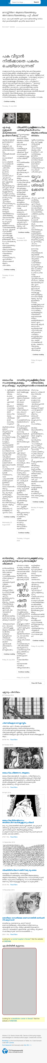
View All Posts (36, 683)
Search (36, 2)
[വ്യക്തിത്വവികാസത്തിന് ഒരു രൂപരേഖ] (23, 855)
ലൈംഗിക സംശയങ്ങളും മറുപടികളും (9, 382)
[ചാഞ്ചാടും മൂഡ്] (38, 549)
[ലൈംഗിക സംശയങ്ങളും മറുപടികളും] (9, 371)
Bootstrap (5, 1041)
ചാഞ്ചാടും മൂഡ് (37, 559)
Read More (13, 740)
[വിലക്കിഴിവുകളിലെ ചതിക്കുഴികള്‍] (23, 118)
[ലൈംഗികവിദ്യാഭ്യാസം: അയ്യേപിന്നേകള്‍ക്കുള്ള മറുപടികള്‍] (23, 805)
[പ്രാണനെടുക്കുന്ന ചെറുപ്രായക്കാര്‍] (23, 549)
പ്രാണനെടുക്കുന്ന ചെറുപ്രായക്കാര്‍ (27, 559)
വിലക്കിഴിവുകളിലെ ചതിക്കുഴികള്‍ (27, 128)
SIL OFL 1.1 (27, 1045)
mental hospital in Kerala (21, 939)
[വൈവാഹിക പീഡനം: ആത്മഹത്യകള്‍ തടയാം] (38, 118)
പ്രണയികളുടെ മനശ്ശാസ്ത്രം (14, 723)
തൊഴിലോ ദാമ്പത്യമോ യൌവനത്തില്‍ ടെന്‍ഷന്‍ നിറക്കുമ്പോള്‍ (23, 918)
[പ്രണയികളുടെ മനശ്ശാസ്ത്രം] (23, 708)
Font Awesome (7, 1045)
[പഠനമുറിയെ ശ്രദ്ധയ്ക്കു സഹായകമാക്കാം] (38, 371)
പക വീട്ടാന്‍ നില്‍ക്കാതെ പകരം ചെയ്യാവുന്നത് (20, 60)
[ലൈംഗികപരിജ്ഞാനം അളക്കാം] (23, 758)
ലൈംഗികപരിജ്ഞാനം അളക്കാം (16, 772)
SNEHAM (7, 941)
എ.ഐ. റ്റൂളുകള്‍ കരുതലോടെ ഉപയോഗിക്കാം (10, 131)
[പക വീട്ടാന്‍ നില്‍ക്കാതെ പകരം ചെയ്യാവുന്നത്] (23, 39)
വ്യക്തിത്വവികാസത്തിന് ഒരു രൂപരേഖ (19, 870)
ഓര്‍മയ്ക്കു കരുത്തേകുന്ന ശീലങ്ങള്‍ (10, 560)
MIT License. (10, 1042)
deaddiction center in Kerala (22, 1018)
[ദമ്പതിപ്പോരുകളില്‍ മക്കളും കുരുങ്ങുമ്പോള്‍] (23, 371)
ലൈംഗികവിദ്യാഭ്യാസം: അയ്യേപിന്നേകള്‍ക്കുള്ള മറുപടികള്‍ (18, 821)
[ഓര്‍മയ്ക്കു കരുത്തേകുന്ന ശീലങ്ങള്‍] (9, 549)
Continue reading (9, 101)
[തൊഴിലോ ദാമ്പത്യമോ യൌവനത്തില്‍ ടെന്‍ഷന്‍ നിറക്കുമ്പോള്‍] (23, 903)
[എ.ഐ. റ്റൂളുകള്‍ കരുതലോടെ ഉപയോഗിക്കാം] (9, 118)
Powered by (12, 1051)
